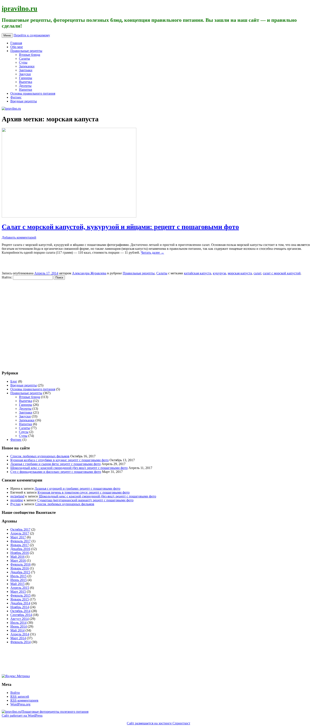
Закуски (25, 74)
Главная (16, 43)
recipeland (17, 496)
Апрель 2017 (19, 533)
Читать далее (152, 252)
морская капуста (240, 273)
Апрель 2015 (19, 587)
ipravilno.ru (19, 8)
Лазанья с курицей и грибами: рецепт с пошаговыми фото (77, 488)
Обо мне (16, 47)
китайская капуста (197, 273)
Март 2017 (18, 537)
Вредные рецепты (23, 101)
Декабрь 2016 (20, 549)
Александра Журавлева (89, 273)
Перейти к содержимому (32, 35)
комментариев (24, 700)
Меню (7, 35)
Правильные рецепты (26, 51)
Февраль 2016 (20, 564)
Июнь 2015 (18, 580)
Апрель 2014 (19, 634)
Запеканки (27, 66)
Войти (15, 692)
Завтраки (25, 70)
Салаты (24, 58)
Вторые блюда (29, 54)
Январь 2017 (19, 545)
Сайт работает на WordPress (22, 715)
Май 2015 (17, 584)
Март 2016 (18, 560)
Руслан (15, 504)
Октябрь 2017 (20, 529)
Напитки (25, 89)
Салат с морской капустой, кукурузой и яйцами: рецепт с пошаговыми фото (120, 227)
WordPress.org (20, 704)
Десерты (25, 86)
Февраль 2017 (20, 541)
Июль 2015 (18, 576)
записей (19, 696)
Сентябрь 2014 (21, 615)
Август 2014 (19, 619)
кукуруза (219, 273)
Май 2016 (17, 556)
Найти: (7, 277)
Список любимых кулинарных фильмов (39, 456)
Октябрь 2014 (20, 611)
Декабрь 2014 (20, 603)
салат (257, 273)
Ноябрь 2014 (19, 607)
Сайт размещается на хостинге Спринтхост (158, 723)
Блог (13, 381)
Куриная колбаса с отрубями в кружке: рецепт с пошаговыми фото (59, 460)
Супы (23, 62)
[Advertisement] (27, 323)
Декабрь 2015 (20, 572)
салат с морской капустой (282, 273)
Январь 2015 (19, 599)
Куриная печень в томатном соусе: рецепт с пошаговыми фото (84, 492)
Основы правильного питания (32, 93)
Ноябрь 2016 (19, 553)
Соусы (23, 432)
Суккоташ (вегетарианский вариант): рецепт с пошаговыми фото (85, 500)
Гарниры (25, 78)
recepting (16, 500)
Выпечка (25, 82)
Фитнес (16, 97)
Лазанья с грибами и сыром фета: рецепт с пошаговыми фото (55, 464)
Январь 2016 (19, 568)
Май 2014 (17, 630)
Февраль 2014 (20, 642)
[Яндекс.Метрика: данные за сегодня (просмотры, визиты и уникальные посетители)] (16, 676)
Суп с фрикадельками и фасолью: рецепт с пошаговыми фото (55, 472)
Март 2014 (18, 638)
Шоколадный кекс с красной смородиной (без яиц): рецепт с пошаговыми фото (69, 468)
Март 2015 (18, 591)
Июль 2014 (18, 622)
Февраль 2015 (20, 595)
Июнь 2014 (18, 626)
